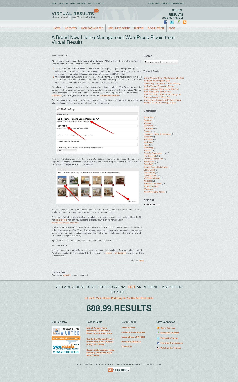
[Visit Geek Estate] (66, 339)
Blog (172, 28)
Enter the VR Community (173, 3)
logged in (67, 275)
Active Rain (149, 117)
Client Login (154, 3)
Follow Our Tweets (169, 338)
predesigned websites (109, 95)
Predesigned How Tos (153, 158)
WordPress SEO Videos (154, 191)
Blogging (147, 120)
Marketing (148, 142)
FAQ (89, 3)
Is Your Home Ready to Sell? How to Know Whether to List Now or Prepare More (162, 101)
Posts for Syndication (153, 153)
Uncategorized (150, 175)
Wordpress (148, 189)
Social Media (156, 28)
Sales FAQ (148, 164)
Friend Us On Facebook (171, 342)
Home (57, 28)
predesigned (120, 252)
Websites (71, 28)
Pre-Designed (150, 156)
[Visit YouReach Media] (66, 353)
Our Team (64, 3)
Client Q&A (148, 125)
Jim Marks (148, 139)
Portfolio (147, 150)
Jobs (72, 3)
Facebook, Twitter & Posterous (157, 133)
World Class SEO (92, 28)
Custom (147, 131)
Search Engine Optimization (156, 167)
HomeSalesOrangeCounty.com (65, 222)
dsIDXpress (56, 95)
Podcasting (148, 147)
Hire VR (139, 28)
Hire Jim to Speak (119, 28)
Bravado (147, 122)
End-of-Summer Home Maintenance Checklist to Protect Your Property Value (164, 79)
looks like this (61, 219)
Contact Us (99, 3)
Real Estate (149, 161)
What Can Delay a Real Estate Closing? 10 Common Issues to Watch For (162, 96)
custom (109, 252)
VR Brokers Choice (152, 178)
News (141, 260)
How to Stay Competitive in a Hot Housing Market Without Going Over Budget (162, 84)
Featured (148, 136)
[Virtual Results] (119, 371)
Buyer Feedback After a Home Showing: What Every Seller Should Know (161, 90)
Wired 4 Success (151, 186)
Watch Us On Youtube (170, 347)
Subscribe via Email (169, 332)
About (54, 3)
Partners (81, 3)
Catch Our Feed (167, 327)
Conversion (149, 128)
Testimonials (149, 172)
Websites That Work (152, 183)
